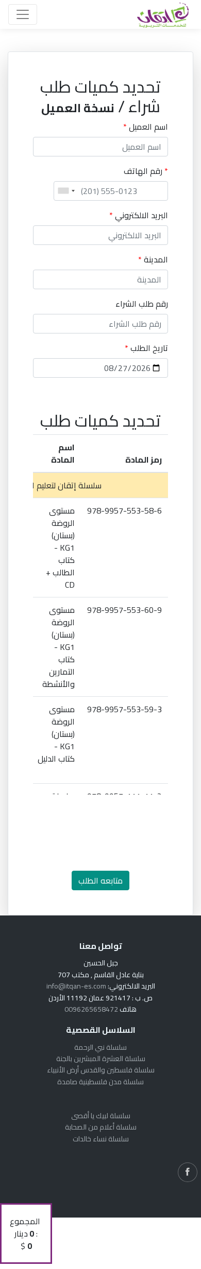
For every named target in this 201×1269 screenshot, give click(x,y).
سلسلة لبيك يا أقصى (100, 1115)
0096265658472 (91, 1009)
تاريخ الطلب (146, 348)
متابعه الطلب (100, 880)
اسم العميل (145, 126)
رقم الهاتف (146, 171)
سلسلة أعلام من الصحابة (101, 1127)
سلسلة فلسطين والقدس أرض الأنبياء (101, 1070)
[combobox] (66, 191)
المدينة (153, 259)
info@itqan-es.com (76, 986)
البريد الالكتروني (138, 215)
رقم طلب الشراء (141, 303)
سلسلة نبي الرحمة (100, 1047)
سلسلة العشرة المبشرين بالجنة (100, 1058)
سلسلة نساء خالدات (101, 1138)
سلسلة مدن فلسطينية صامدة (100, 1081)
